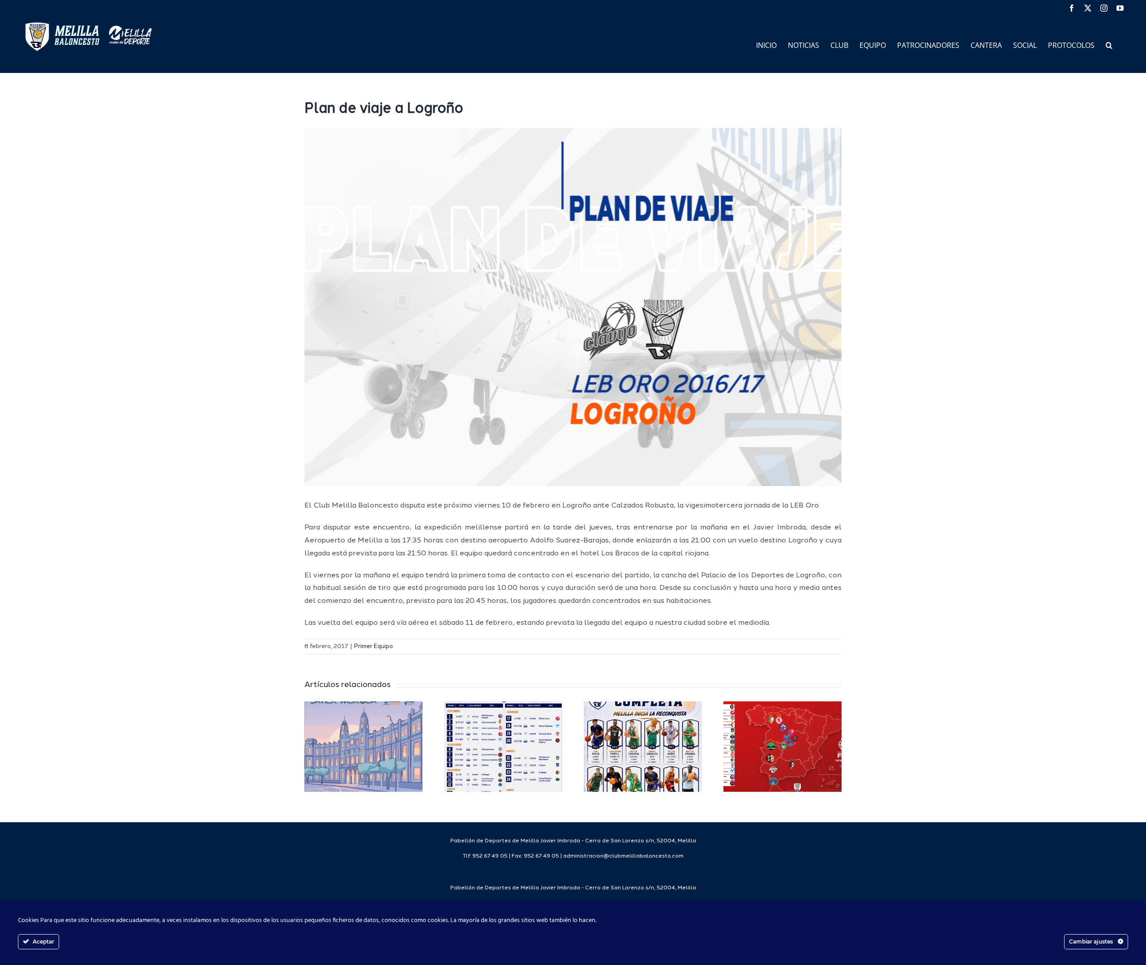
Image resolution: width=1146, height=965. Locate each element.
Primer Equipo (373, 646)
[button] (1109, 45)
